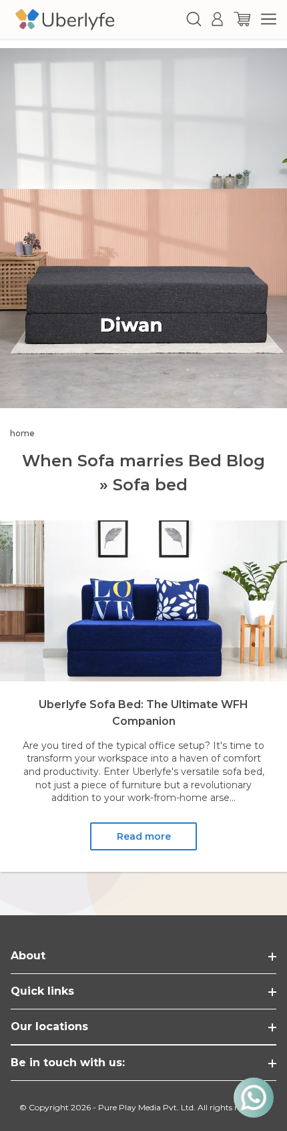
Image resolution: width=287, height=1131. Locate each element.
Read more (144, 836)
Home (22, 433)
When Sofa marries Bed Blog (143, 460)
